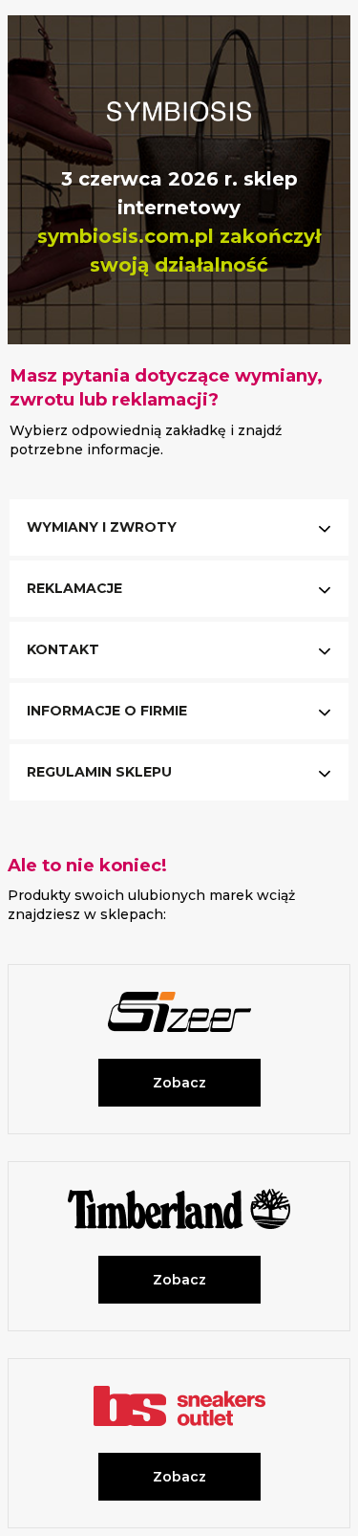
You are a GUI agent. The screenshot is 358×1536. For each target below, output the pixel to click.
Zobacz (179, 1082)
